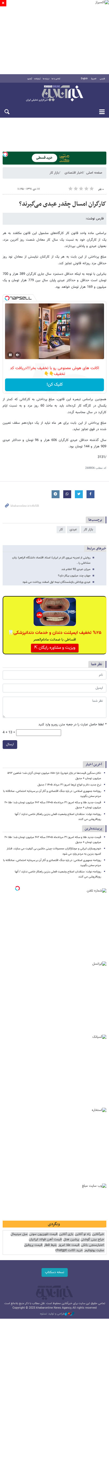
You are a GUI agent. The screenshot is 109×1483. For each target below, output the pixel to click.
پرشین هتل (71, 1239)
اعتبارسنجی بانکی (92, 1245)
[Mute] (18, 355)
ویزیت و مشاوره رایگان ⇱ (54, 648)
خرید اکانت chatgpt (69, 1250)
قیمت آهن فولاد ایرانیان (45, 1239)
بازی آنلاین (66, 1234)
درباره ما (46, 78)
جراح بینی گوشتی (92, 1239)
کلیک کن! (55, 384)
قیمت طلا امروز (68, 1245)
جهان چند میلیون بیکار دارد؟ (74, 575)
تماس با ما (56, 78)
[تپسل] (5, 154)
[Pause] (10, 355)
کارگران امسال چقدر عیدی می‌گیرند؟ (62, 204)
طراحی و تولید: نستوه (52, 1314)
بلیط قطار (50, 1245)
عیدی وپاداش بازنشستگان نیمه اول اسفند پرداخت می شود (56, 582)
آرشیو (30, 78)
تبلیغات (37, 78)
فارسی (102, 78)
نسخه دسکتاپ (54, 1272)
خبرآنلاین (54, 93)
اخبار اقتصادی (74, 172)
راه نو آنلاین (82, 1234)
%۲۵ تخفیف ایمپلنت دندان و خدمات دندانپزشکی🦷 (54, 632)
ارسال (10, 744)
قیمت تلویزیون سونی (43, 1234)
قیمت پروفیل (33, 1245)
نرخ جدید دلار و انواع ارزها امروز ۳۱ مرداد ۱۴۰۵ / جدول (69, 785)
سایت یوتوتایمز (94, 1250)
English (84, 78)
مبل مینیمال (19, 1234)
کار (61, 529)
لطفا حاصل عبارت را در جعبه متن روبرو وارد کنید (72, 724)
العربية (93, 78)
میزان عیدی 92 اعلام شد (75, 569)
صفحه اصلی (94, 172)
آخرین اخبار (93, 764)
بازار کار (54, 172)
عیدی (73, 529)
